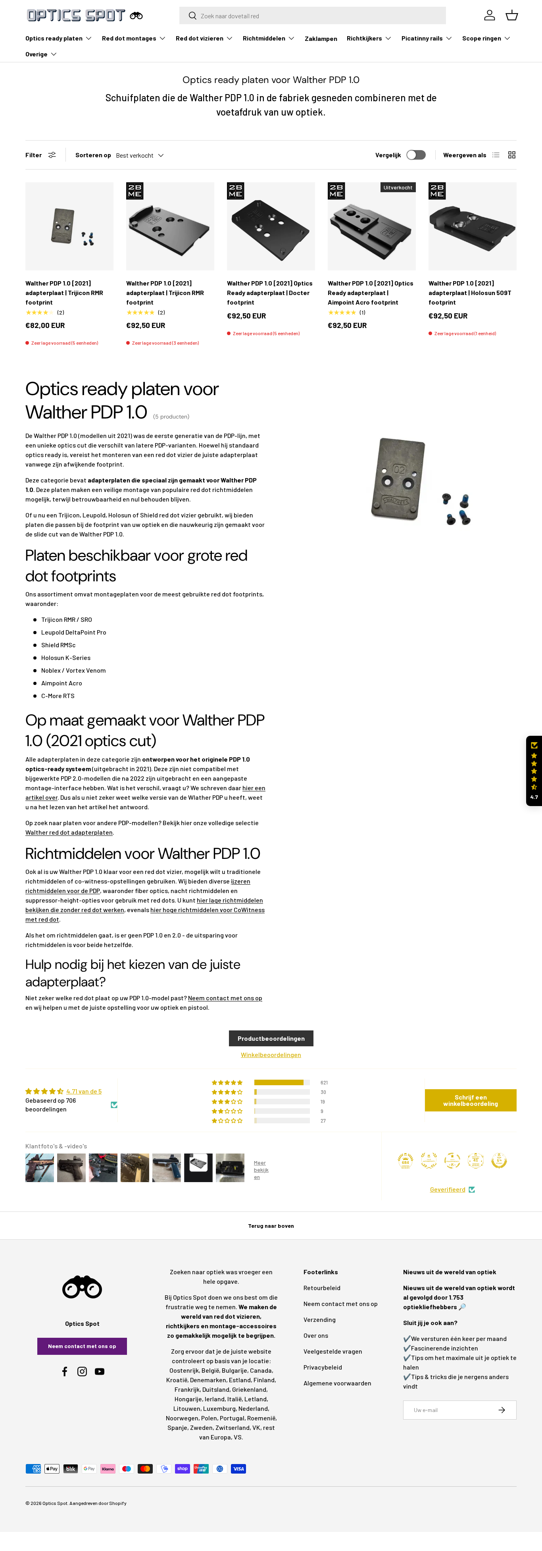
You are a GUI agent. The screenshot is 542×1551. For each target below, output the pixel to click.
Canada (261, 1370)
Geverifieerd (447, 1189)
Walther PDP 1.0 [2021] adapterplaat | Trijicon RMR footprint (64, 292)
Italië (234, 1398)
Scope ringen (481, 38)
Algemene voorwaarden (337, 1383)
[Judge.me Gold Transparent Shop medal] (452, 1161)
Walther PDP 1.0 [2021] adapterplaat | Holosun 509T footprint (470, 292)
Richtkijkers (364, 38)
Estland (240, 1379)
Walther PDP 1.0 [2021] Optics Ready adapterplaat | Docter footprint (270, 292)
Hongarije (188, 1398)
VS (238, 1437)
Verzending (320, 1319)
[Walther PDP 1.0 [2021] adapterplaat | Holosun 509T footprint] (473, 226)
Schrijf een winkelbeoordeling (470, 1100)
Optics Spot (54, 1503)
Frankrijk (187, 1389)
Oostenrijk (184, 1370)
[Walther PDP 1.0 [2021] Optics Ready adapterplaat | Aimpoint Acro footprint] (372, 226)
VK (256, 1427)
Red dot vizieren (199, 38)
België (210, 1370)
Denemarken (208, 1379)
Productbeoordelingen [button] (271, 1038)
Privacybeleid (323, 1367)
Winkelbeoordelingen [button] (271, 1054)
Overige (36, 54)
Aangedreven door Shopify (98, 1503)
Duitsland (215, 1389)
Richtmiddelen (264, 38)
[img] (71, 1091)
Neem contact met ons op (225, 997)
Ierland (215, 1398)
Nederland (253, 1408)
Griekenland (249, 1389)
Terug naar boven (271, 1225)
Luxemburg (219, 1408)
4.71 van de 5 (84, 1091)
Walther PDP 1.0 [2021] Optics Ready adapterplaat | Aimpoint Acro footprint (370, 292)
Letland (255, 1398)
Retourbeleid (322, 1287)
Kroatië (176, 1379)
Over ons (316, 1335)
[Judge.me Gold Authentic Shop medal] (429, 1161)
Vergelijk (388, 154)
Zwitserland (232, 1427)
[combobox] (312, 15)
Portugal (232, 1418)
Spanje (177, 1427)
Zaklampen (321, 38)
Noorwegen (182, 1418)
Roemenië (261, 1418)
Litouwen (186, 1408)
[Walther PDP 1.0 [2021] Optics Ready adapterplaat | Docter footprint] (271, 226)
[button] (534, 771)
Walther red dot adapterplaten (69, 832)
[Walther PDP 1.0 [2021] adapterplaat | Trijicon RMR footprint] (69, 226)
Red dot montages (129, 38)
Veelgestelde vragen (333, 1351)
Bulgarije (234, 1370)
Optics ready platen (54, 38)
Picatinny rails (422, 38)
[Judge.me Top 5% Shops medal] (499, 1161)
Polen (209, 1418)
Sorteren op (93, 154)
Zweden (201, 1427)
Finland (264, 1379)
